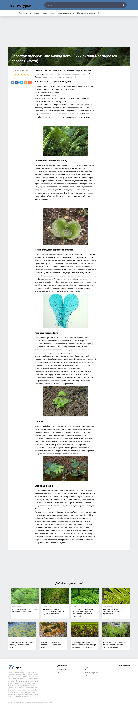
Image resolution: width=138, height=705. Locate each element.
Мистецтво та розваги (86, 13)
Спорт (100, 13)
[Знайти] (123, 5)
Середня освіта (25, 13)
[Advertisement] (69, 33)
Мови (52, 13)
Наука (44, 13)
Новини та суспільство (65, 13)
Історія (36, 13)
